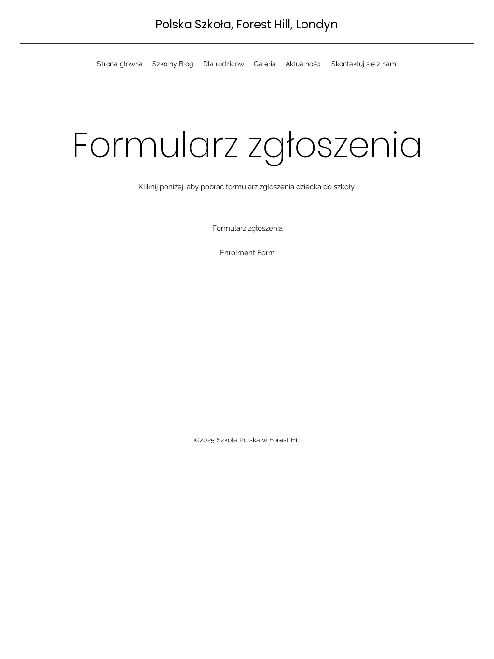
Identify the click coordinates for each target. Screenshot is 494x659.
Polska (175, 24)
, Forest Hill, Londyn (284, 24)
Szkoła (213, 24)
